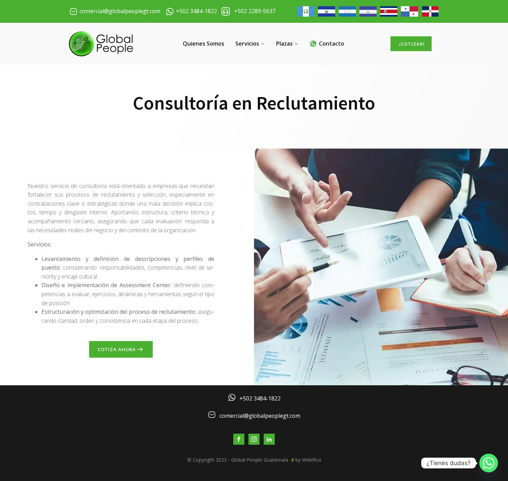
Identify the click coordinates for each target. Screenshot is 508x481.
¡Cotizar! (412, 44)
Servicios (247, 43)
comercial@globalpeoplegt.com (259, 415)
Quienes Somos (203, 43)
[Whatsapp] (488, 463)
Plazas (284, 43)
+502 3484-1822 (260, 398)
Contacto (331, 43)
